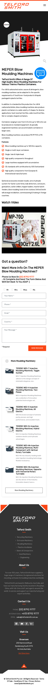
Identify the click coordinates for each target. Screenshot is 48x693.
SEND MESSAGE (37, 348)
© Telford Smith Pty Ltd (13, 679)
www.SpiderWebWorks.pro (24, 684)
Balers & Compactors (25, 551)
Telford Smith (24, 529)
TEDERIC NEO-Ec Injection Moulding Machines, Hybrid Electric (27, 428)
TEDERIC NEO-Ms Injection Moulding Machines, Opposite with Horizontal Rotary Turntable (28, 470)
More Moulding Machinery (24, 490)
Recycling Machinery (25, 537)
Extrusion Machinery (25, 541)
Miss (25, 290)
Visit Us (24, 631)
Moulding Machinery (24, 544)
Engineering (25, 558)
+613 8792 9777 (30, 613)
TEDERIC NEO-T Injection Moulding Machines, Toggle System (27, 370)
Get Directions (24, 653)
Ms (34, 290)
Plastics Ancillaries (25, 547)
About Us (24, 565)
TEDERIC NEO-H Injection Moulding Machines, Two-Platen (27, 390)
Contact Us (24, 601)
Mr (8, 290)
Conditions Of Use (20, 681)
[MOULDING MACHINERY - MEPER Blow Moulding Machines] (24, 42)
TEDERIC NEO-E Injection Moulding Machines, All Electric (27, 409)
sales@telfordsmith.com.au (27, 617)
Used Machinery (25, 554)
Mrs (15, 290)
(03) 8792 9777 (27, 609)
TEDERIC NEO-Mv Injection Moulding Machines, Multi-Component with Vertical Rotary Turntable (27, 448)
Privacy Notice (34, 681)
